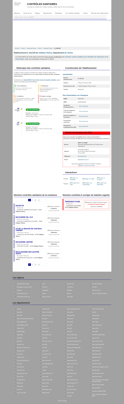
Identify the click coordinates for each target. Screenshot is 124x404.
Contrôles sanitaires (42, 4)
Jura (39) (44, 347)
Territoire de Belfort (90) (98, 334)
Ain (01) (19, 309)
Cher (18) (19, 363)
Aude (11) (19, 341)
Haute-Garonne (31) (47, 321)
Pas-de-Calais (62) (72, 334)
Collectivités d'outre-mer (23, 296)
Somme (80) (70, 392)
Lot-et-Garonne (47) (47, 373)
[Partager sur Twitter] (88, 178)
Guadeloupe (45, 290)
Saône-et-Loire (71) (72, 363)
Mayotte (69, 293)
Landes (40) (45, 350)
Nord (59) (69, 325)
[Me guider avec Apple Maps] (103, 183)
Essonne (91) (95, 338)
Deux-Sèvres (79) (71, 389)
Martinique (70, 290)
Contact (85, 13)
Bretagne (19, 290)
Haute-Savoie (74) (72, 373)
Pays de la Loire (96, 290)
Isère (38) (44, 344)
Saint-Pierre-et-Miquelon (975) (100, 367)
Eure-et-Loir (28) (21, 392)
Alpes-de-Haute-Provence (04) (25, 318)
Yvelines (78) (70, 386)
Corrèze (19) (20, 367)
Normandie (70, 296)
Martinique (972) (96, 357)
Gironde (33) (45, 328)
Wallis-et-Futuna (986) (98, 384)
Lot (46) (44, 370)
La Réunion (70, 287)
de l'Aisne (68, 53)
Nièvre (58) (70, 321)
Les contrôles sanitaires (72, 13)
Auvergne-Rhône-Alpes (23, 283)
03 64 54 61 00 (82, 156)
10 (35, 200)
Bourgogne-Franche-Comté (24, 287)
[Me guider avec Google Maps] (88, 183)
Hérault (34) (45, 331)
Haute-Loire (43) (46, 360)
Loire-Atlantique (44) (47, 363)
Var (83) (94, 312)
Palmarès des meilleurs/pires (99, 13)
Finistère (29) (45, 309)
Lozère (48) (45, 376)
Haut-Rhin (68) (71, 354)
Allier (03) (19, 315)
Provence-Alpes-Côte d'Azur (99, 293)
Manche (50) (45, 383)
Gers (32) (44, 325)
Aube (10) (19, 338)
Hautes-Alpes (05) (22, 321)
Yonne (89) (95, 331)
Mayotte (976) (95, 370)
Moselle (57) (70, 318)
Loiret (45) (44, 367)
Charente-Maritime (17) (23, 360)
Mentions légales (62, 400)
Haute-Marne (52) (47, 389)
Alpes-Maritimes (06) (22, 325)
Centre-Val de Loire (22, 293)
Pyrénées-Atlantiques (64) (74, 341)
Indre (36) (44, 338)
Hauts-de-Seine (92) (97, 341)
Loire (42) (44, 357)
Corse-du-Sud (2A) (47, 312)
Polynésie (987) (96, 388)
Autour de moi (27, 13)
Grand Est (44, 287)
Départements (47, 13)
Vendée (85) (95, 318)
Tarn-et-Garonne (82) (97, 309)
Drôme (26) (20, 386)
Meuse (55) (70, 312)
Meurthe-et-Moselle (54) (73, 309)
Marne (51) (45, 386)
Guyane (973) (95, 360)
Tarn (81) (69, 396)
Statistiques (58, 13)
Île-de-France (70, 283)
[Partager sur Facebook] (103, 178)
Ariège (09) (20, 334)
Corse (43, 283)
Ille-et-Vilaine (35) (46, 334)
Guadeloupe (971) (97, 354)
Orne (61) (69, 331)
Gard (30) (44, 318)
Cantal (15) (20, 354)
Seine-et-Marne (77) (72, 383)
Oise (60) (69, 328)
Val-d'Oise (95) (96, 350)
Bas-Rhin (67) (70, 350)
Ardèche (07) (20, 328)
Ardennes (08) (21, 331)
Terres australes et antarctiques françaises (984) (100, 380)
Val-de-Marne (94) (97, 347)
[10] (45, 200)
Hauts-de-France (46, 296)
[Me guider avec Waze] (75, 183)
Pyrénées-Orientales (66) (73, 347)
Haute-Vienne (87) (97, 325)
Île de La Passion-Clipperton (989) (99, 395)
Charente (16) (20, 357)
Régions (37, 13)
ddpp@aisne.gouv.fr (83, 159)
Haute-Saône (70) (72, 360)
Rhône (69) (70, 357)
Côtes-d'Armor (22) (22, 373)
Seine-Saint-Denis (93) (98, 344)
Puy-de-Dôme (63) (72, 338)
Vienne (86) (95, 321)
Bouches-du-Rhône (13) (23, 347)
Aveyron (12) (20, 344)
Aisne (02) (19, 312)
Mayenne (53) (45, 392)
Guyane (44, 293)
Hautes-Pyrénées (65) (73, 344)
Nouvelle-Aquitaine (97, 283)
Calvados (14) (20, 350)
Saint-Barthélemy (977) (98, 373)
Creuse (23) (20, 376)
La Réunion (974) (96, 363)
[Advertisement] (62, 33)
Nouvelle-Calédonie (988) (99, 391)
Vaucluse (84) (95, 315)
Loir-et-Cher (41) (46, 354)
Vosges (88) (95, 328)
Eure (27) (19, 389)
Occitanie (94, 287)
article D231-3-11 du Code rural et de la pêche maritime (40, 80)
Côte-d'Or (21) (21, 370)
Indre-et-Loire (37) (47, 341)
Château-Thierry (45, 53)
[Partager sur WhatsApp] (75, 178)
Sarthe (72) (70, 367)
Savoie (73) (70, 370)
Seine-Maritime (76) (72, 379)
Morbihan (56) (70, 315)
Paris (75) (69, 376)
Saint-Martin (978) (97, 376)
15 (39, 200)
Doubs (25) (20, 383)
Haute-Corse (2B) (46, 315)
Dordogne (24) (21, 379)
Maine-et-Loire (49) (47, 379)
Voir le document (83, 106)
